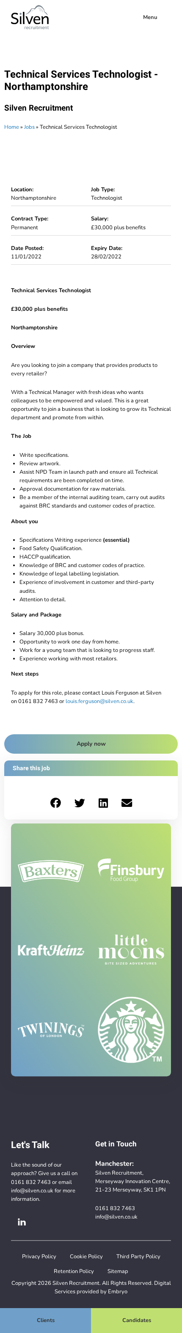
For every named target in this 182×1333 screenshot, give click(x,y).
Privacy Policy (39, 1256)
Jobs (29, 126)
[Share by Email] (127, 803)
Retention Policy (74, 1271)
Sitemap (118, 1271)
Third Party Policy (138, 1256)
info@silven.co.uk (32, 1190)
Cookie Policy (86, 1256)
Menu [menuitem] (150, 17)
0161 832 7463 (31, 1182)
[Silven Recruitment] (29, 17)
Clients (46, 1320)
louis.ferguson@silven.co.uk (99, 701)
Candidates (136, 1320)
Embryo (117, 1291)
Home (11, 126)
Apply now (91, 744)
